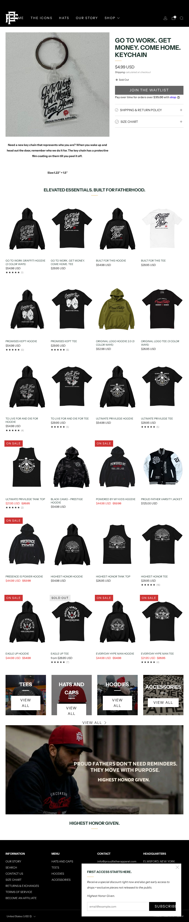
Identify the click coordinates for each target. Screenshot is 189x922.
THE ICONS (41, 18)
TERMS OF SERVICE (19, 892)
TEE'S (55, 867)
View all (92, 723)
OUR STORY (87, 18)
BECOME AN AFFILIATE (21, 898)
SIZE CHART (14, 879)
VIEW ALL (71, 711)
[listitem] (94, 4)
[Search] (181, 18)
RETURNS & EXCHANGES (22, 886)
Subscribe (165, 906)
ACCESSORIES (61, 879)
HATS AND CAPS (62, 861)
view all (25, 703)
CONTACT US (14, 873)
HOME (18, 18)
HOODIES (57, 873)
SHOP (110, 18)
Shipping (120, 72)
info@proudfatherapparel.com (116, 861)
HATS (64, 18)
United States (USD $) (19, 916)
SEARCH (11, 867)
